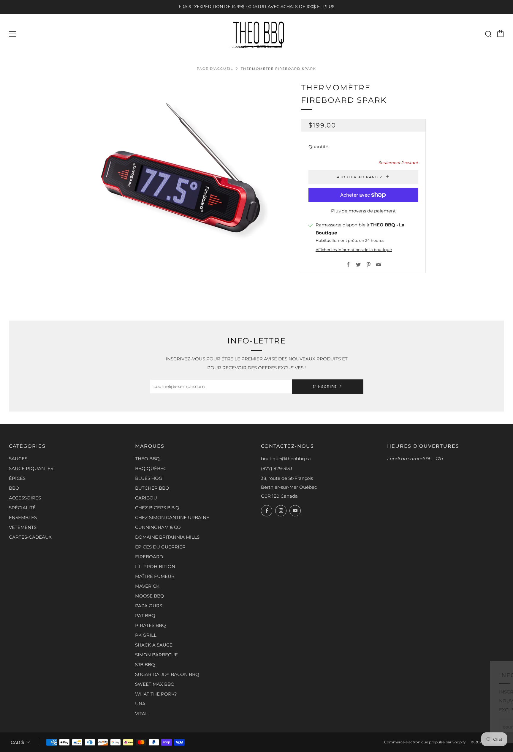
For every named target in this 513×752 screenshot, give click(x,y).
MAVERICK (147, 586)
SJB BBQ (145, 664)
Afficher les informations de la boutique (354, 249)
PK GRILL (145, 635)
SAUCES (18, 458)
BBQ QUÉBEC (151, 468)
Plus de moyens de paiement (363, 211)
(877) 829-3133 (276, 468)
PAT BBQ (145, 615)
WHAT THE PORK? (156, 694)
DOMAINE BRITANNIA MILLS (167, 537)
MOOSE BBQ (149, 596)
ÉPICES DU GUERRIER (160, 547)
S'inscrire (325, 386)
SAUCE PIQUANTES (31, 468)
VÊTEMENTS (23, 527)
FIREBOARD (149, 556)
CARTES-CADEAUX (30, 537)
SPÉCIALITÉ (22, 507)
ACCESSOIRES (25, 498)
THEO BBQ (147, 458)
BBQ (14, 488)
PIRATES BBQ (150, 625)
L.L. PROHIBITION (155, 566)
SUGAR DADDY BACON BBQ (167, 674)
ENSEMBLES (23, 517)
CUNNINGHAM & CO (158, 527)
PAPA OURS (148, 605)
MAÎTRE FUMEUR (155, 576)
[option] (185, 180)
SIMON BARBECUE (156, 655)
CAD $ (17, 742)
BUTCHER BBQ (152, 488)
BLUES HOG (148, 478)
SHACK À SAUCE (153, 645)
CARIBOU (146, 498)
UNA (140, 704)
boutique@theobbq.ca (286, 458)
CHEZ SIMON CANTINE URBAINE (172, 517)
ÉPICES (17, 478)
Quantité (318, 146)
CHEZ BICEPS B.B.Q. (157, 507)
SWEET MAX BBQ (155, 684)
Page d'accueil (215, 69)
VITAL (141, 713)
